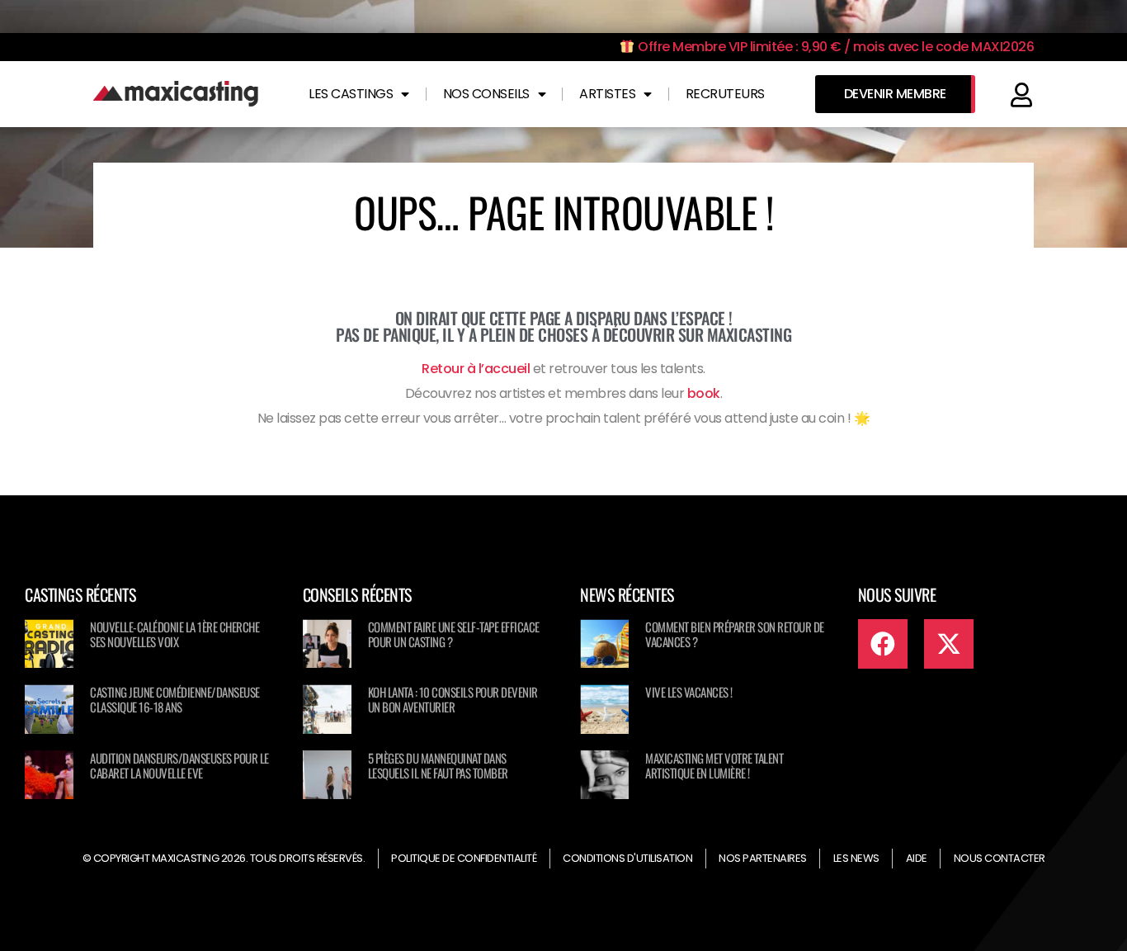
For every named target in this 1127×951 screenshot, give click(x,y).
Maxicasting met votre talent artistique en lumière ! (714, 765)
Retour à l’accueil (476, 368)
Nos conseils (486, 93)
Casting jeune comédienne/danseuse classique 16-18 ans (175, 699)
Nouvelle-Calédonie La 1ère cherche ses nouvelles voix (174, 634)
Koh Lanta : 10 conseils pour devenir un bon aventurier (453, 699)
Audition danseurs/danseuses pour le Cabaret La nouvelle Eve (179, 765)
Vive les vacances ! (689, 692)
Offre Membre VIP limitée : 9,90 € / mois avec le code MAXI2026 (834, 46)
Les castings (351, 93)
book (703, 393)
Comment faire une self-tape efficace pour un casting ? (454, 634)
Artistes (607, 93)
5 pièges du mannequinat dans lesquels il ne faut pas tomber (438, 765)
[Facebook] (883, 644)
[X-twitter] (949, 644)
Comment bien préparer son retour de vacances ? (734, 634)
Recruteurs (725, 93)
